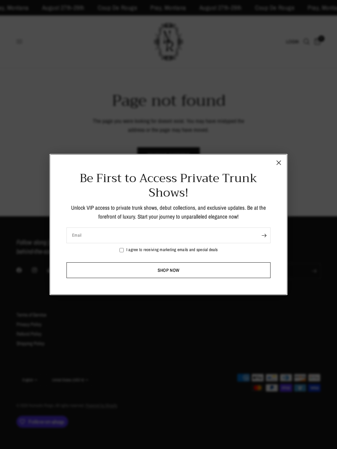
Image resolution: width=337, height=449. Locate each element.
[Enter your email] (264, 235)
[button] (168, 270)
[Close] (279, 163)
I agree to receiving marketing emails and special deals (172, 249)
